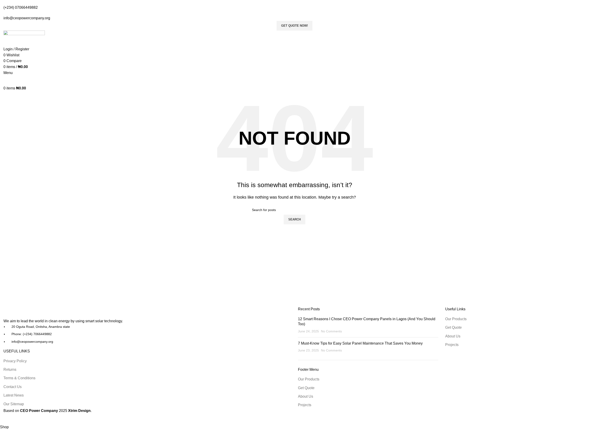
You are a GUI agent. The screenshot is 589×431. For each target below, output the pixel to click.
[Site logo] (24, 80)
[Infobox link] (294, 212)
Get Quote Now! (294, 25)
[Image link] (28, 312)
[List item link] (147, 334)
